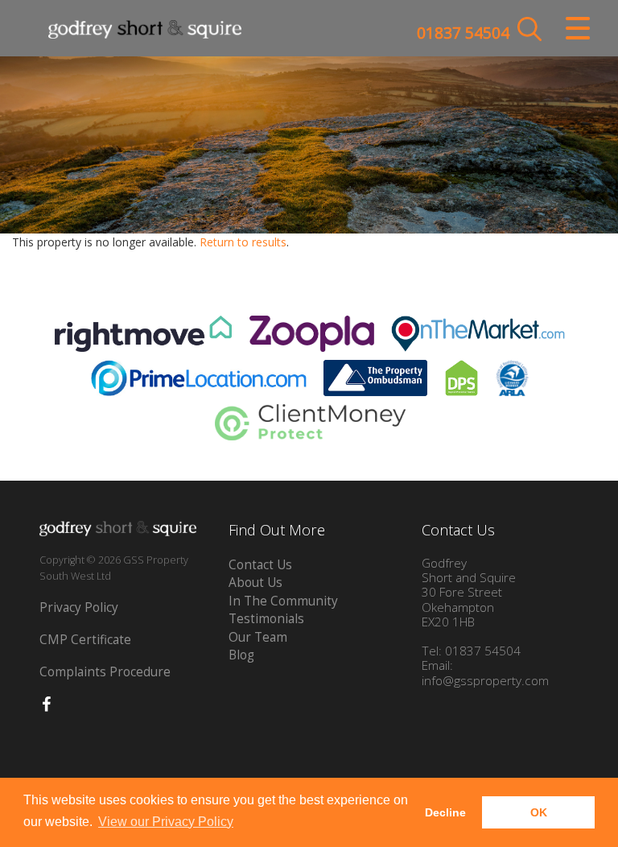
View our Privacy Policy (165, 821)
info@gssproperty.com (485, 680)
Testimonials (266, 618)
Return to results (243, 242)
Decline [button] (445, 812)
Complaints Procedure (105, 671)
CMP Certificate (85, 639)
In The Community (283, 601)
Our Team (258, 637)
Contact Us (260, 564)
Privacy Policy (78, 607)
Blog (241, 655)
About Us (255, 582)
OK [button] (538, 812)
